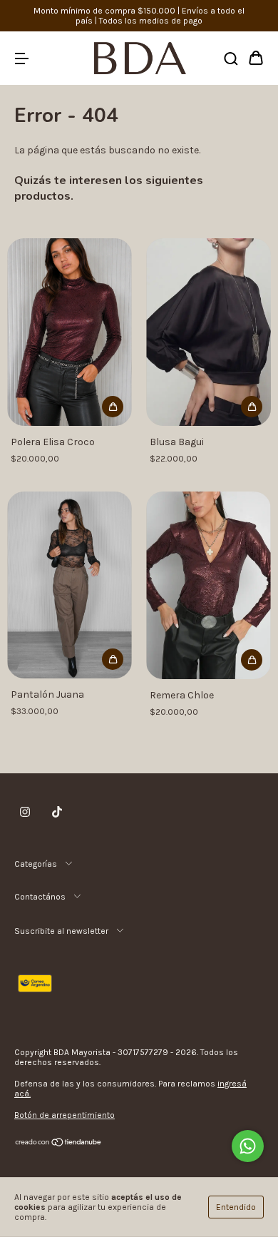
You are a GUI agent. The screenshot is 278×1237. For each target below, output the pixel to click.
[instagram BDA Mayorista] (25, 812)
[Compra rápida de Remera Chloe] (251, 660)
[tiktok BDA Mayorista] (57, 812)
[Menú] (21, 60)
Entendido (236, 1207)
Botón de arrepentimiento (64, 1115)
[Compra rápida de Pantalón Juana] (112, 659)
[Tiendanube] (58, 1144)
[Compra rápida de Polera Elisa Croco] (112, 406)
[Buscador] (231, 60)
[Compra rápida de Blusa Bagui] (251, 406)
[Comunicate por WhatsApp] (248, 1146)
